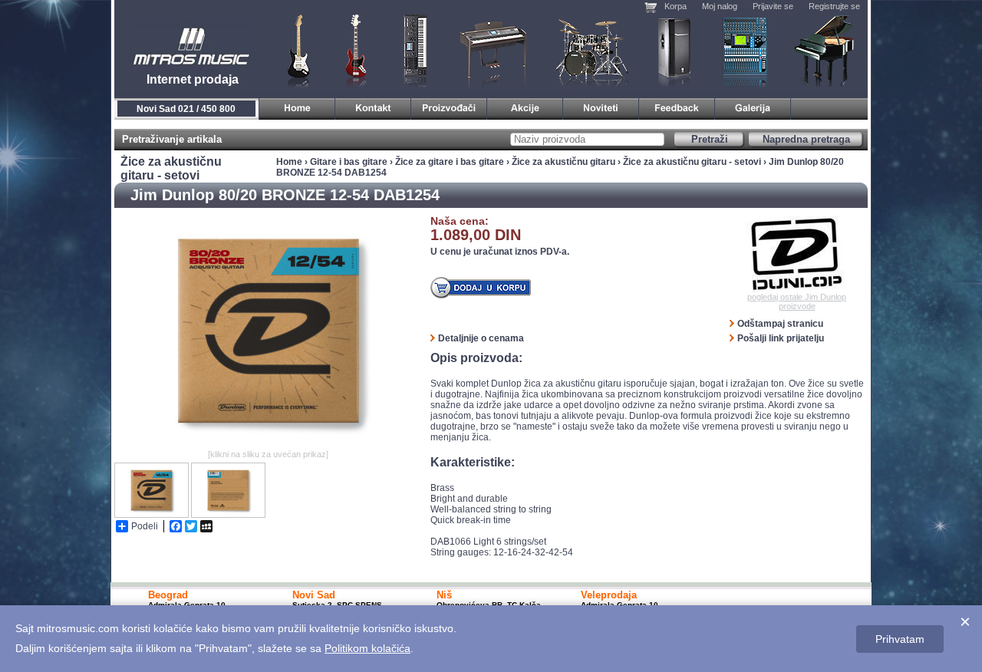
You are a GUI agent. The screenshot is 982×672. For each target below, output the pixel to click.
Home (289, 161)
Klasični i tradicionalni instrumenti (825, 50)
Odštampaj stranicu (780, 323)
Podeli (144, 526)
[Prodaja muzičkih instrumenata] (373, 106)
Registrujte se (834, 6)
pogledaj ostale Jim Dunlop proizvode (796, 301)
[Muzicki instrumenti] (297, 106)
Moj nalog (719, 6)
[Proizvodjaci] (449, 106)
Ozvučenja (674, 50)
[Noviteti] (601, 106)
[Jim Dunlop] (797, 254)
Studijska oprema (745, 50)
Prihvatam (899, 639)
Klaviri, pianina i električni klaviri (493, 50)
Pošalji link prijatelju (780, 338)
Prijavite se (773, 6)
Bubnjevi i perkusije (591, 50)
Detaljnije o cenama (481, 338)
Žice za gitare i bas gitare (449, 161)
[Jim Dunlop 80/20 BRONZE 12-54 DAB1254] (267, 442)
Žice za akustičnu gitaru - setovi (692, 161)
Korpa (675, 6)
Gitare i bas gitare (293, 50)
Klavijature (414, 50)
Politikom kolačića (367, 648)
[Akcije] (525, 106)
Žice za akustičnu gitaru (563, 161)
